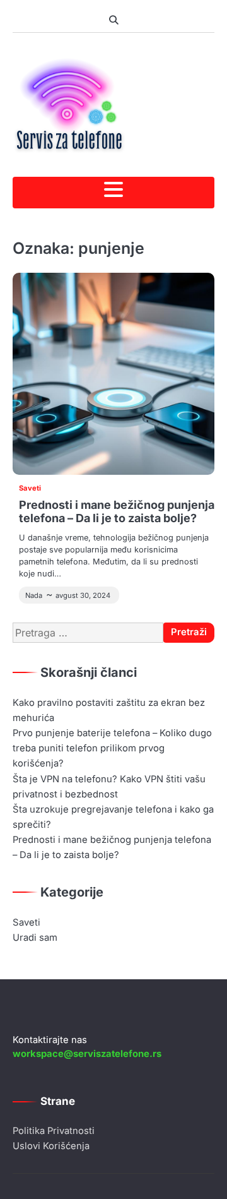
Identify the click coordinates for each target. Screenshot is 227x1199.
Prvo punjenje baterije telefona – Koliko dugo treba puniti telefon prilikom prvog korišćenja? (112, 748)
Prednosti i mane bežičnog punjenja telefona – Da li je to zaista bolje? (116, 511)
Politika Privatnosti (54, 1130)
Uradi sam (35, 937)
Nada (33, 595)
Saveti (30, 488)
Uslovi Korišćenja (51, 1146)
